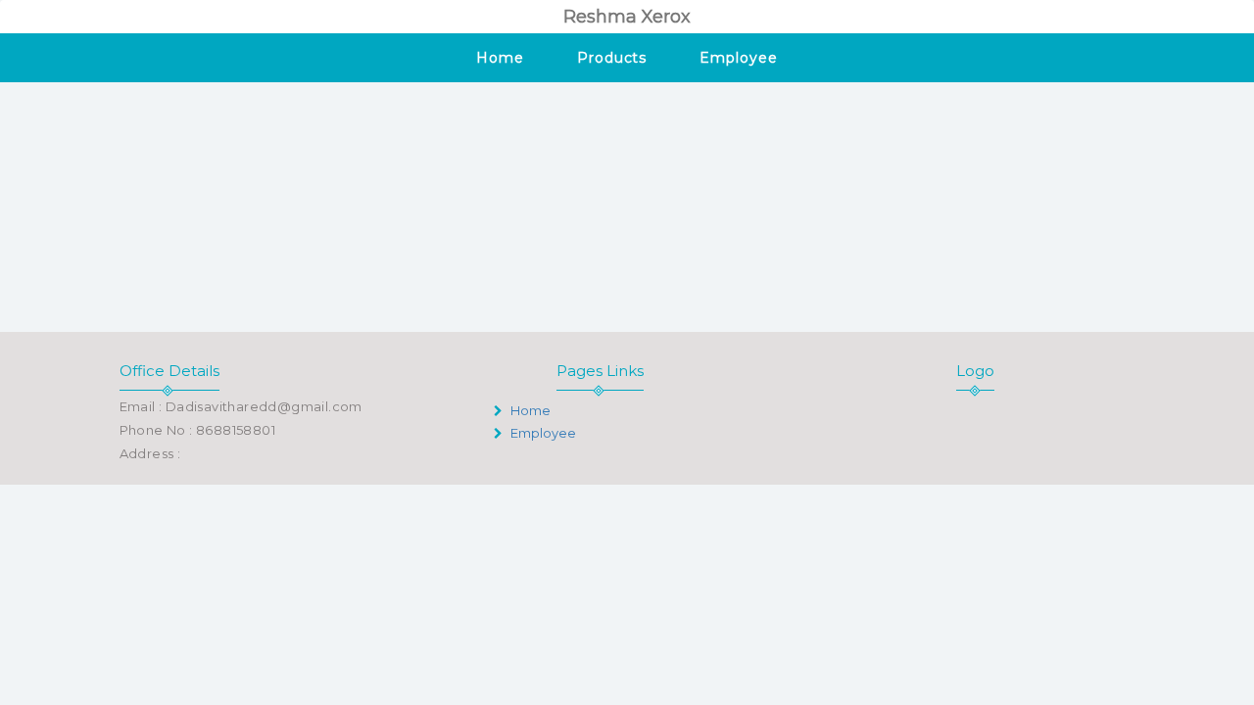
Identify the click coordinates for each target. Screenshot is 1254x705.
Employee (738, 58)
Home (500, 58)
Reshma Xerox (627, 16)
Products (612, 58)
